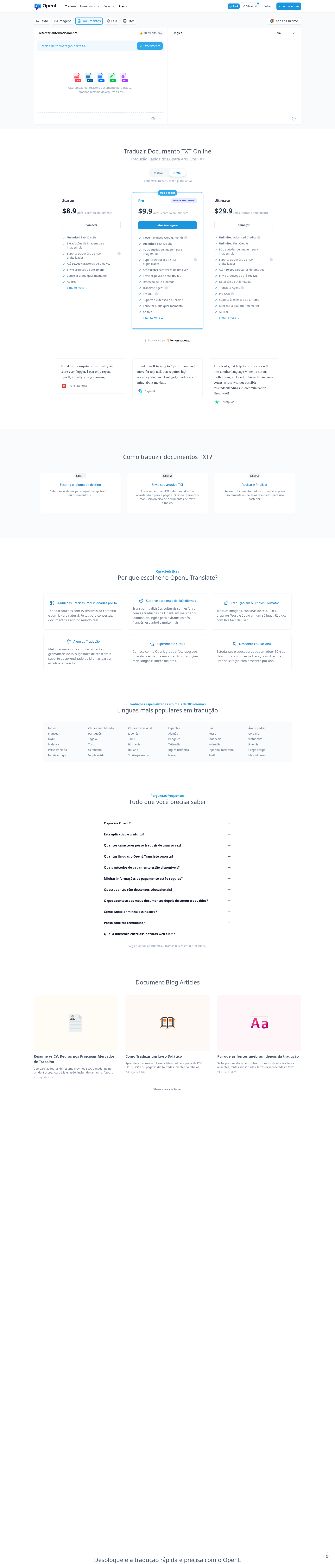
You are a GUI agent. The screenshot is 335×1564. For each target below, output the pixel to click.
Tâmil (131, 739)
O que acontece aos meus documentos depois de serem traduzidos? (156, 901)
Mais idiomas (257, 755)
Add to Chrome (287, 21)
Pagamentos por (157, 340)
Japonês (133, 733)
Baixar (108, 6)
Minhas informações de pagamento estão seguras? (143, 878)
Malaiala (53, 744)
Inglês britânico (178, 750)
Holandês (214, 744)
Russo (212, 733)
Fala (114, 21)
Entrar (268, 6)
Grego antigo (256, 750)
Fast (235, 6)
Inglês (52, 728)
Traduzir (70, 6)
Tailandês (174, 744)
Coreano (253, 733)
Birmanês (134, 744)
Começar (91, 225)
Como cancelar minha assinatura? (130, 912)
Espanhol (174, 728)
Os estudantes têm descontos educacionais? (138, 889)
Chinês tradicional (140, 728)
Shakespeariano (138, 755)
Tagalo (92, 739)
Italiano (133, 750)
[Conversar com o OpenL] (327, 1556)
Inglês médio (96, 755)
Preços (123, 6)
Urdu (51, 739)
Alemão (173, 733)
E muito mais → (77, 287)
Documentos (91, 21)
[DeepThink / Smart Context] (160, 118)
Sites (131, 21)
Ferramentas (88, 6)
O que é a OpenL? (117, 823)
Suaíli (212, 755)
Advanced (251, 6)
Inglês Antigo (57, 755)
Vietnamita (255, 739)
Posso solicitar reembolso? (124, 923)
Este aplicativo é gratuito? (124, 834)
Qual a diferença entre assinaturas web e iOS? (139, 934)
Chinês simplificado (101, 728)
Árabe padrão (257, 728)
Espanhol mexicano (221, 750)
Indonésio (214, 739)
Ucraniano (95, 750)
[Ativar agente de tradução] (153, 118)
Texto (44, 21)
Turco (91, 744)
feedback (199, 946)
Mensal (158, 172)
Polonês (253, 744)
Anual (177, 172)
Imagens (65, 21)
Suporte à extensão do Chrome (163, 300)
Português (95, 733)
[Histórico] (293, 118)
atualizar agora (289, 6)
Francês (53, 733)
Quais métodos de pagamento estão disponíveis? (142, 867)
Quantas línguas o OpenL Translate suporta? (138, 856)
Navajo (172, 755)
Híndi (211, 728)
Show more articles (167, 1089)
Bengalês (174, 739)
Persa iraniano (57, 750)
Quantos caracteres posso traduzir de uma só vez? (142, 845)
